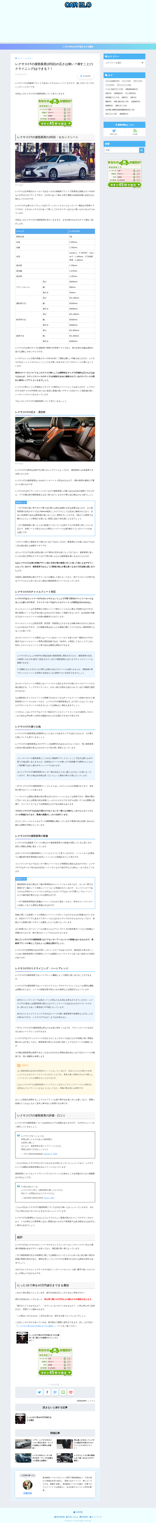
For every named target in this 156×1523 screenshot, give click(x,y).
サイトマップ (96, 1517)
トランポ (110, 85)
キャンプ (126, 81)
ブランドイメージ (124, 85)
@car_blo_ (114, 134)
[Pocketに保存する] (71, 1392)
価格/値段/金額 (132, 89)
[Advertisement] (78, 27)
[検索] (141, 150)
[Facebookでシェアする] (47, 1392)
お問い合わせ (72, 1517)
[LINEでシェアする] (63, 1392)
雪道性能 (124, 114)
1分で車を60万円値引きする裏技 (78, 47)
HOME (79, 1512)
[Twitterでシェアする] (39, 1392)
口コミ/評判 (131, 93)
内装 (108, 93)
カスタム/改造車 (112, 81)
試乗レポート (121, 105)
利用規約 (84, 1517)
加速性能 (118, 93)
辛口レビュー (111, 114)
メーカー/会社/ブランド (114, 89)
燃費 (108, 101)
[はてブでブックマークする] (55, 1392)
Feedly (135, 134)
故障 (125, 97)
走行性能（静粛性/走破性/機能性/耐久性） (120, 110)
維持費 (109, 105)
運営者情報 (60, 1517)
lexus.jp (21, 185)
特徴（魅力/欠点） (121, 101)
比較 (133, 97)
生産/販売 (135, 101)
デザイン (138, 81)
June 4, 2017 (49, 1198)
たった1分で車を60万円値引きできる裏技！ (36, 1326)
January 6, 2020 (50, 1154)
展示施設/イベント (112, 97)
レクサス (91, 1401)
